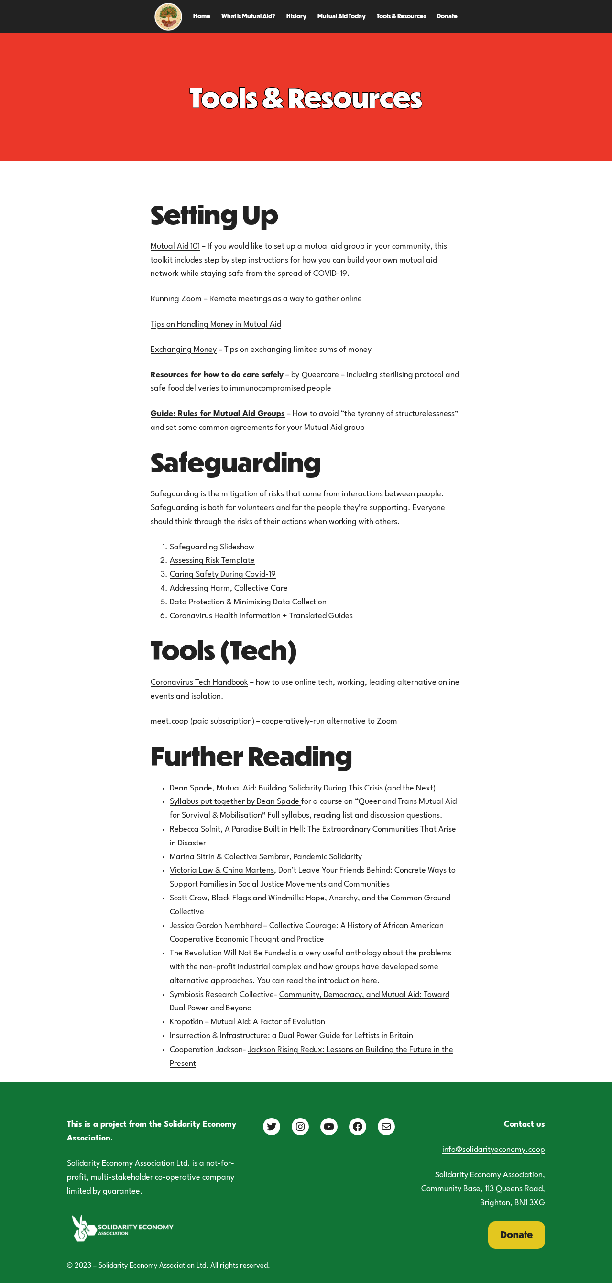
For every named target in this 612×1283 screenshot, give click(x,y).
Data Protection (197, 602)
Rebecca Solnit (195, 829)
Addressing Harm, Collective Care (229, 588)
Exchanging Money (184, 350)
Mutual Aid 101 (175, 246)
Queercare (320, 375)
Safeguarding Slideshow (212, 547)
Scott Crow (189, 898)
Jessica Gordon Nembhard (216, 926)
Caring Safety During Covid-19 (223, 574)
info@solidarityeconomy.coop (493, 1150)
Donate (517, 1234)
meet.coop (169, 721)
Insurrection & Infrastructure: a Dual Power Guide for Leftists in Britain (291, 1036)
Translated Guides (321, 616)
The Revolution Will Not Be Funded (230, 953)
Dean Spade (191, 788)
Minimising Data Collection (280, 602)
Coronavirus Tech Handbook (199, 683)
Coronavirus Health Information (225, 616)
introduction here (347, 981)
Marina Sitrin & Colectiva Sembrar (229, 857)
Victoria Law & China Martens (222, 870)
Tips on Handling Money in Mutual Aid (216, 324)
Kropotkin (186, 1022)
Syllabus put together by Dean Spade (235, 802)
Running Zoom (176, 299)
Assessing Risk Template (212, 561)
